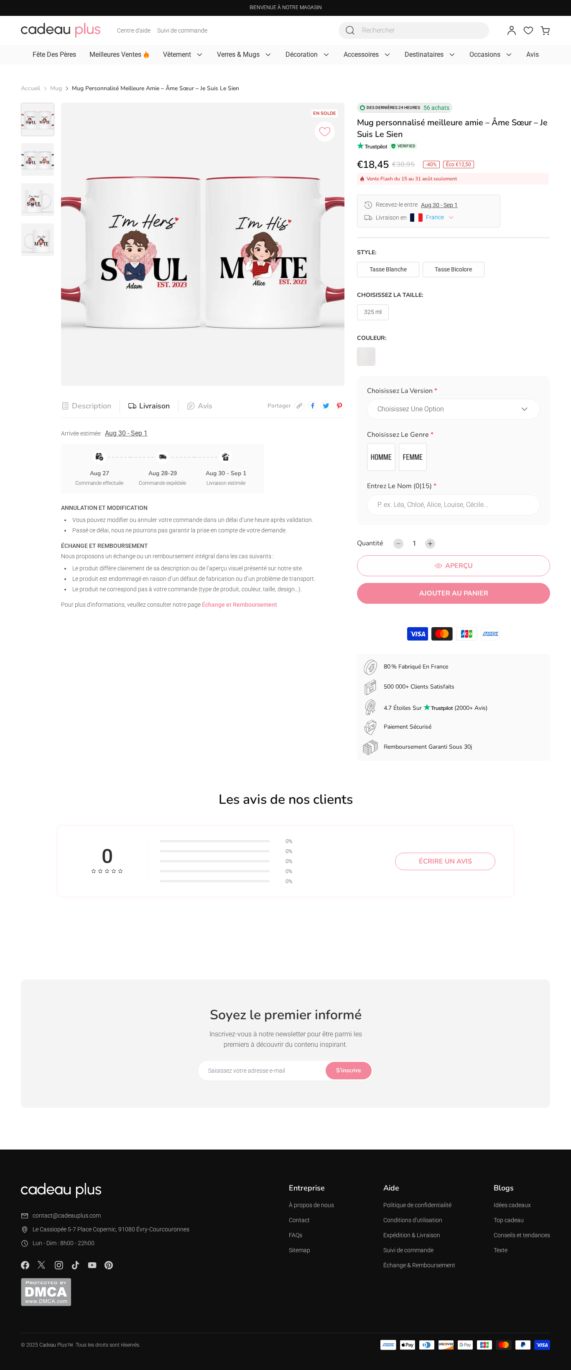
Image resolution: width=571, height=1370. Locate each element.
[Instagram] (58, 1265)
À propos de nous (311, 1205)
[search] (350, 30)
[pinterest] (339, 406)
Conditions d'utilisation (412, 1220)
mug (56, 88)
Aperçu (459, 565)
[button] (453, 392)
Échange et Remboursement (239, 604)
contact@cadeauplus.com (67, 1215)
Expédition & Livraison (411, 1235)
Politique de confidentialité (417, 1205)
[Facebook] (25, 1265)
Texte (500, 1250)
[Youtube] (92, 1265)
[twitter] (326, 406)
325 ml (373, 312)
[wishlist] (528, 30)
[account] (512, 30)
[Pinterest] (109, 1265)
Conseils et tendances (522, 1235)
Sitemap (299, 1250)
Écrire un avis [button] (445, 861)
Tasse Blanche (388, 269)
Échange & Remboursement (419, 1265)
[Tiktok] (75, 1265)
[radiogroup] (453, 457)
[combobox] (414, 30)
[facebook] (313, 406)
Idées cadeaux (512, 1205)
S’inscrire (348, 1070)
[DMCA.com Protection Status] (46, 1292)
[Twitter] (42, 1265)
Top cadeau (509, 1220)
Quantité (370, 543)
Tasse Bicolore (453, 269)
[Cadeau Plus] (60, 30)
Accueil (30, 88)
